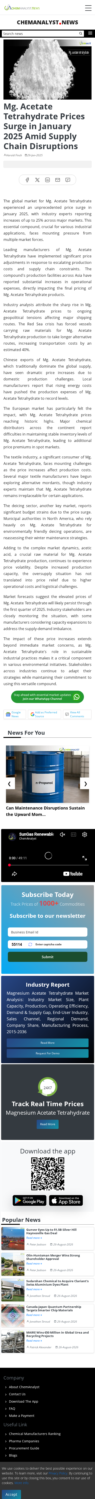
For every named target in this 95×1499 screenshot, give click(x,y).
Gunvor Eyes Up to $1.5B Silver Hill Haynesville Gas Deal (51, 1231)
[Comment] (68, 180)
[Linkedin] (47, 180)
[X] (37, 180)
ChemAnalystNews (47, 22)
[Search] (81, 33)
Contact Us (17, 1394)
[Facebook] (27, 180)
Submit (47, 957)
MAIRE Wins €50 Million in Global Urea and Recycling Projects (57, 1334)
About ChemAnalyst (23, 1387)
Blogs (12, 1455)
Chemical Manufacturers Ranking (34, 1434)
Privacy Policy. (58, 1473)
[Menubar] (88, 8)
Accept (11, 1494)
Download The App (23, 1401)
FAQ (11, 1408)
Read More (47, 1124)
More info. (22, 1483)
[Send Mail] (58, 180)
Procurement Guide (23, 1448)
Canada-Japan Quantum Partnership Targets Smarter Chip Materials (53, 1308)
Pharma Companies (23, 1441)
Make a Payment (21, 1415)
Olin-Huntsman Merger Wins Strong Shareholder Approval (53, 1257)
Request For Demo (47, 1053)
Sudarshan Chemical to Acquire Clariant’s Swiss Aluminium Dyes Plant (57, 1283)
